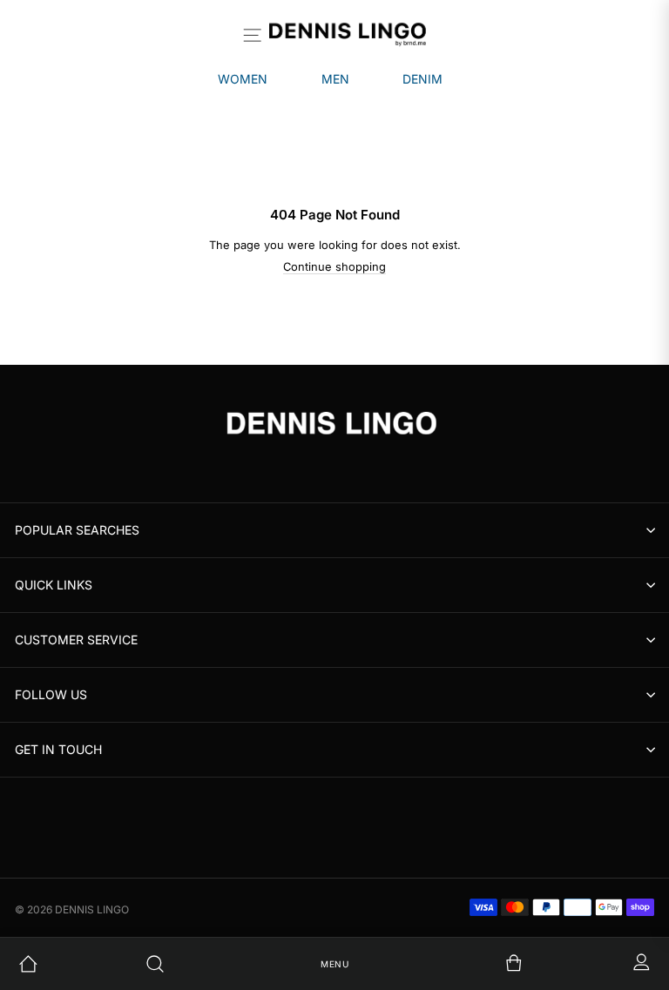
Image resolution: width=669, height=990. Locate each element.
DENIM (422, 78)
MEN (335, 78)
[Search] (208, 964)
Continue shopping (334, 266)
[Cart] (461, 964)
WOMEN (242, 78)
